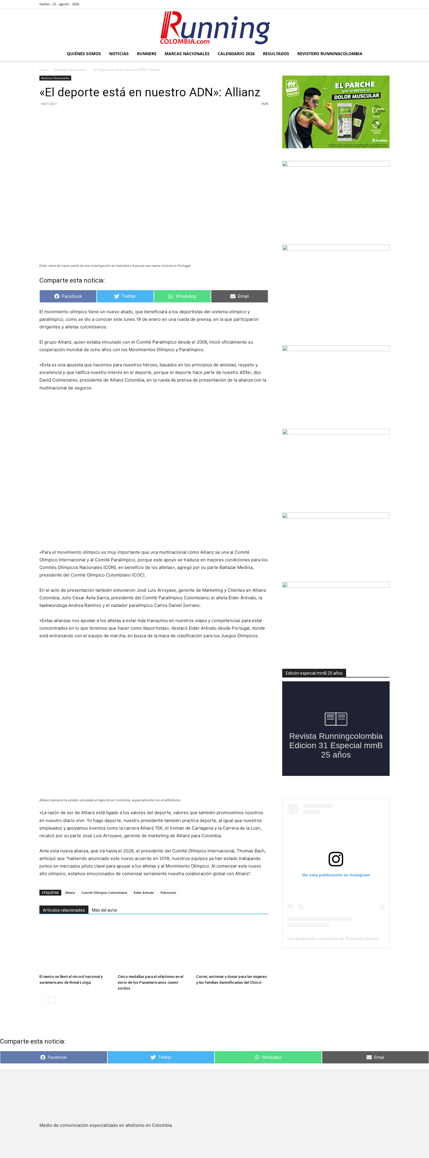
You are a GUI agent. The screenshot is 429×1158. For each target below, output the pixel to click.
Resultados (276, 53)
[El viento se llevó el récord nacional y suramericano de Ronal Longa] (75, 947)
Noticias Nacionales (70, 69)
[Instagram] (366, 4)
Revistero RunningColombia (329, 53)
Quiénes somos (84, 53)
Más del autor (105, 910)
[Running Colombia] (214, 28)
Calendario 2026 (236, 53)
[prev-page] (43, 1000)
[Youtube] (385, 4)
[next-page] (52, 1000)
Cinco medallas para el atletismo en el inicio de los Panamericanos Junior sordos (150, 982)
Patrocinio (168, 892)
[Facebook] (356, 4)
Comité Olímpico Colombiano (104, 892)
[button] (383, 54)
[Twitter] (375, 4)
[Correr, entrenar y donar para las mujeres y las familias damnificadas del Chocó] (232, 947)
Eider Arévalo (144, 892)
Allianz (70, 892)
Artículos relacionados (64, 910)
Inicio (43, 69)
